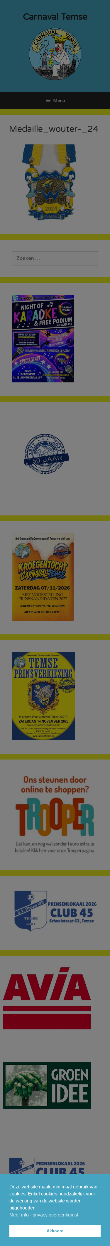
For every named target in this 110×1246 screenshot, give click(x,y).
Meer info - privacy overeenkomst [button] (43, 1214)
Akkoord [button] (55, 1230)
